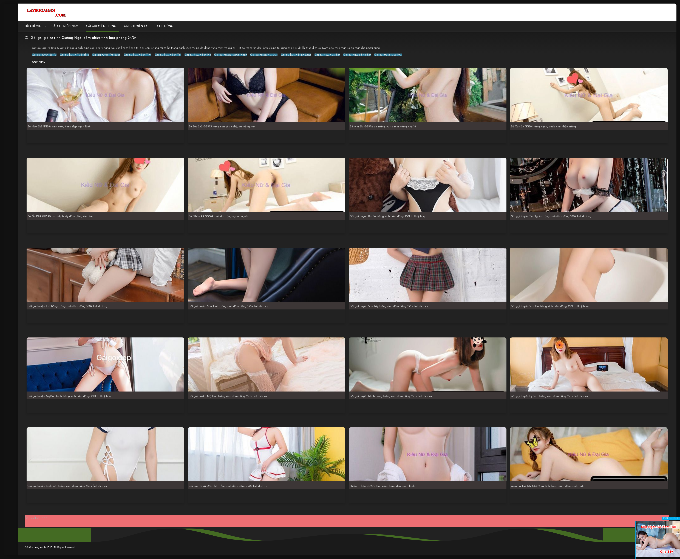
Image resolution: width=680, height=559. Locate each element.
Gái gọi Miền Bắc (136, 26)
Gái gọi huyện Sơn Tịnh (137, 55)
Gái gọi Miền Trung (101, 26)
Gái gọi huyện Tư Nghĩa (74, 55)
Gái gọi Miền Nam (65, 26)
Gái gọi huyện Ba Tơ (44, 55)
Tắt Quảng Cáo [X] (671, 518)
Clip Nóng (165, 26)
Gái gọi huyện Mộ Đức (263, 55)
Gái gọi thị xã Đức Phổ (388, 55)
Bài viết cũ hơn (36, 518)
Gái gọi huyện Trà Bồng (106, 55)
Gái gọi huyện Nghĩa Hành (230, 55)
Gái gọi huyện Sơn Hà (198, 55)
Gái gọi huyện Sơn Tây (168, 55)
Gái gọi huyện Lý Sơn (327, 55)
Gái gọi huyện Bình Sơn (357, 55)
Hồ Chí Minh (34, 26)
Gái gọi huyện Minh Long (296, 55)
